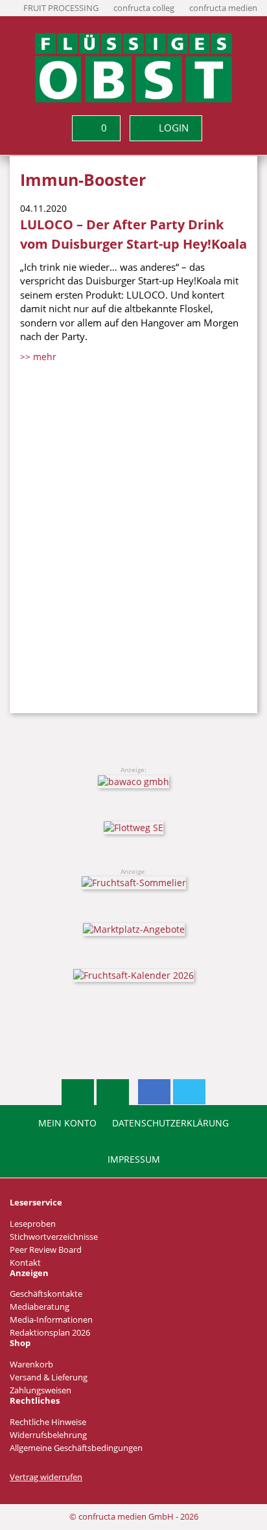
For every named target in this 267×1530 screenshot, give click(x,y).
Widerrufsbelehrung (48, 1435)
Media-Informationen (51, 1319)
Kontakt (25, 1262)
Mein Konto (67, 1123)
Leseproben (33, 1223)
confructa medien (223, 8)
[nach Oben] (78, 1092)
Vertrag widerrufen (46, 1477)
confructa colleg (143, 8)
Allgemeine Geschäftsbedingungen (76, 1448)
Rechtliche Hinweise (48, 1422)
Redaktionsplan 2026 (50, 1332)
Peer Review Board (46, 1249)
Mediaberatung (39, 1306)
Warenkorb (31, 1364)
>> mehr (38, 356)
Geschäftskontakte (46, 1293)
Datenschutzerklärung (170, 1123)
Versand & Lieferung (48, 1377)
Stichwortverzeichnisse (54, 1236)
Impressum (134, 1159)
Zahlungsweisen (40, 1390)
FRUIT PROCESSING (61, 8)
